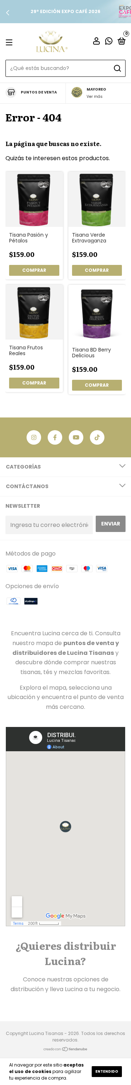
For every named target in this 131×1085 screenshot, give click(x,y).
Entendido (106, 1071)
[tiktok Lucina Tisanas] (97, 437)
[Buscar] (117, 68)
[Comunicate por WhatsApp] (109, 41)
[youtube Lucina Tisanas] (76, 437)
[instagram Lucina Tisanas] (34, 437)
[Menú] (10, 41)
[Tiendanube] (65, 1049)
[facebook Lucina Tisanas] (55, 437)
